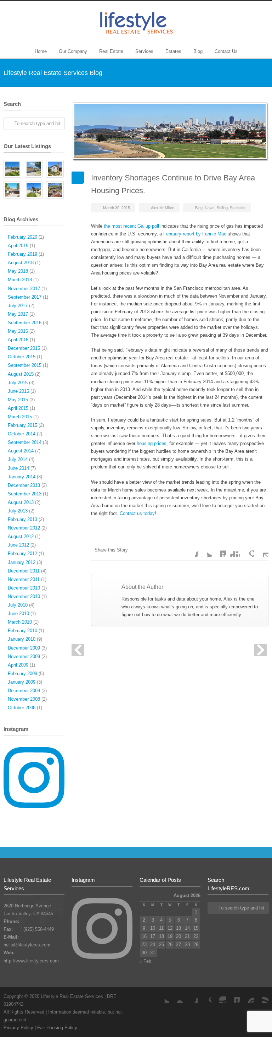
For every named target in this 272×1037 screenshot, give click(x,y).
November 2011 (24, 579)
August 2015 (21, 374)
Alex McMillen (162, 208)
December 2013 (24, 485)
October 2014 (21, 433)
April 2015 (18, 408)
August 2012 (21, 536)
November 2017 (24, 288)
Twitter (205, 550)
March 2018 (20, 279)
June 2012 (18, 545)
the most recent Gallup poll (131, 226)
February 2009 (22, 673)
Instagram (219, 996)
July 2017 (18, 305)
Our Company (73, 51)
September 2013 (24, 493)
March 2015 (20, 416)
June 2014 (18, 468)
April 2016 (18, 339)
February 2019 (22, 254)
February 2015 (22, 425)
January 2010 (21, 639)
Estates (173, 51)
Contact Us (226, 51)
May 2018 (18, 271)
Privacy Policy (18, 1027)
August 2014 (21, 451)
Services (144, 51)
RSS (261, 996)
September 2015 (24, 365)
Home (41, 51)
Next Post (260, 650)
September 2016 (24, 322)
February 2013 (22, 519)
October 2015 (21, 356)
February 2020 (22, 237)
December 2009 (24, 648)
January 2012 (21, 562)
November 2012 (24, 528)
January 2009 (21, 682)
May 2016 (18, 331)
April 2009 (18, 665)
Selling (222, 208)
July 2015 (18, 382)
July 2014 (18, 459)
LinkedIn (219, 550)
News (210, 208)
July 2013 (18, 511)
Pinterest (247, 996)
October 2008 (21, 707)
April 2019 (18, 245)
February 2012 (22, 553)
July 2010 (18, 605)
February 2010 (22, 630)
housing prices (151, 443)
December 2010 (24, 588)
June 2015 (18, 391)
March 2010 (20, 622)
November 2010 (24, 596)
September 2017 (24, 297)
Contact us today (137, 513)
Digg (233, 550)
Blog (198, 51)
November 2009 (24, 656)
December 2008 (24, 690)
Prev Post (78, 650)
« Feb (145, 961)
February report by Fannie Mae (194, 234)
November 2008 (24, 699)
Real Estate (111, 51)
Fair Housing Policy (57, 1027)
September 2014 (24, 442)
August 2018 (21, 262)
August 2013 (21, 502)
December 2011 (24, 571)
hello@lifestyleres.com (27, 945)
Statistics (237, 208)
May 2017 (18, 314)
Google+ (205, 996)
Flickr (176, 996)
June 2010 (18, 613)
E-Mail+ (261, 550)
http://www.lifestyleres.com (31, 960)
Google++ (247, 550)
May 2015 (18, 399)
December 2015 (24, 348)
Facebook (190, 550)
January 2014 (21, 476)
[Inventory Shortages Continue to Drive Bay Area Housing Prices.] (170, 131)
